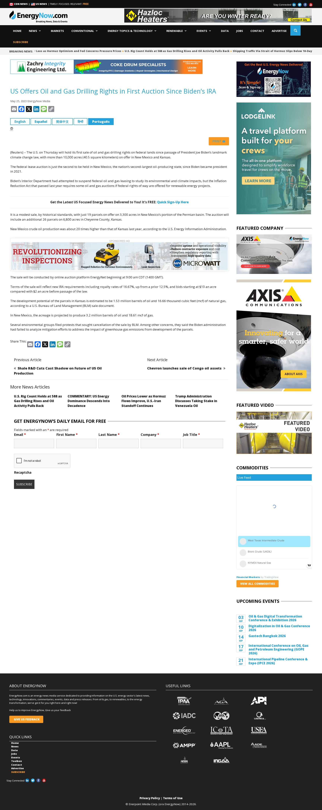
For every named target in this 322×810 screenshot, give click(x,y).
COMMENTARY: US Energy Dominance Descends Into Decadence (89, 401)
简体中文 (62, 121)
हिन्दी (80, 121)
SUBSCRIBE (20, 42)
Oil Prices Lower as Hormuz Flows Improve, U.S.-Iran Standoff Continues (143, 401)
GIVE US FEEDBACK (26, 719)
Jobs (239, 31)
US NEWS (41, 4)
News (33, 31)
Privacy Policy (150, 798)
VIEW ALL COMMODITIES (257, 583)
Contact (257, 31)
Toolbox (16, 761)
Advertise (279, 31)
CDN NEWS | (22, 4)
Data (225, 31)
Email (20, 434)
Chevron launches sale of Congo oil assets (184, 368)
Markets (57, 31)
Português (101, 121)
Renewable (174, 31)
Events (202, 31)
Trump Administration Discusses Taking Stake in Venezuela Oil (196, 401)
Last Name (109, 434)
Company (150, 434)
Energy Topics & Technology (130, 31)
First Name (67, 434)
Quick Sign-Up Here (173, 202)
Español (41, 121)
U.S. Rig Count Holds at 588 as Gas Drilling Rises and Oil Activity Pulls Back (172, 51)
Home (17, 31)
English (20, 121)
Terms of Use (173, 798)
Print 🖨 (218, 141)
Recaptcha (22, 472)
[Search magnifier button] (295, 30)
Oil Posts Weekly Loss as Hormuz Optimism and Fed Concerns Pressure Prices (61, 51)
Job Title (191, 434)
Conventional (82, 31)
